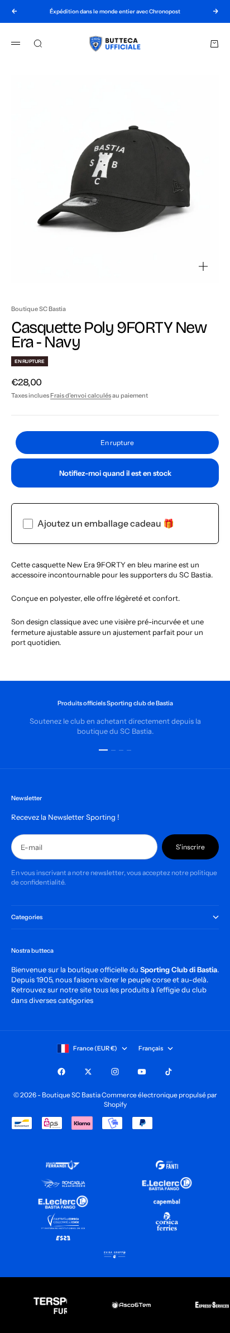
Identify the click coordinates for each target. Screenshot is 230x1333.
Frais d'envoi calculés (80, 395)
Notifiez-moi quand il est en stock (115, 473)
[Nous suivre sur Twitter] (88, 1071)
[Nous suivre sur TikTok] (168, 1071)
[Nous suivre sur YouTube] (141, 1071)
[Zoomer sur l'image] (203, 266)
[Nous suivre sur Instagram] (115, 1071)
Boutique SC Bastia (38, 309)
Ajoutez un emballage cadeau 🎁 (105, 523)
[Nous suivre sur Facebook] (61, 1071)
